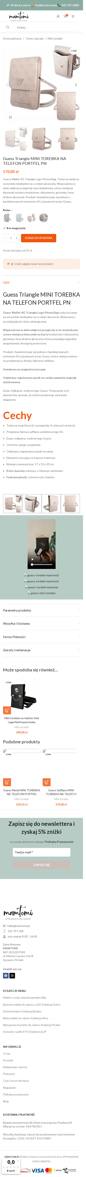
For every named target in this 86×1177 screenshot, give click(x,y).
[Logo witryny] (19, 16)
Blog (6, 1097)
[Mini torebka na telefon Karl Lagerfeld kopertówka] (22, 692)
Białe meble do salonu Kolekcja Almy (25, 1014)
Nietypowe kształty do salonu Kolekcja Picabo (31, 1021)
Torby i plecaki (34, 38)
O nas (6, 1049)
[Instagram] (12, 971)
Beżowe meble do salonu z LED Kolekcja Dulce (31, 1000)
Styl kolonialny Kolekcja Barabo (22, 1007)
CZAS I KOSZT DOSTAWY (34, 1134)
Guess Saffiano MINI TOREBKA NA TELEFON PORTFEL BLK (61, 790)
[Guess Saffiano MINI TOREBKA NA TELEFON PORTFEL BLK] (61, 763)
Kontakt (8, 1056)
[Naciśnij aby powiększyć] (10, 114)
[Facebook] (6, 971)
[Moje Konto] (58, 16)
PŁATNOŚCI (34, 1122)
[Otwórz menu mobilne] (73, 16)
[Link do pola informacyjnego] (41, 445)
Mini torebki (55, 38)
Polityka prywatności (16, 1090)
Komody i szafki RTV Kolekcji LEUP (24, 1027)
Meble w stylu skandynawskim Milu (24, 993)
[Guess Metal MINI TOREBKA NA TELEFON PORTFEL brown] (22, 763)
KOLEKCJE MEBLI (14, 986)
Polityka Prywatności (59, 837)
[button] (7, 83)
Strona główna (12, 38)
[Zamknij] (78, 5)
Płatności (9, 1070)
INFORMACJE (12, 1042)
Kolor (7, 206)
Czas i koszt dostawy (16, 1076)
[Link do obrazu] (18, 908)
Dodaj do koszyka (38, 234)
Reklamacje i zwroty (15, 1063)
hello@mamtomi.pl (18, 922)
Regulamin (9, 1083)
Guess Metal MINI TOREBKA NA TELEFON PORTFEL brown (21, 790)
